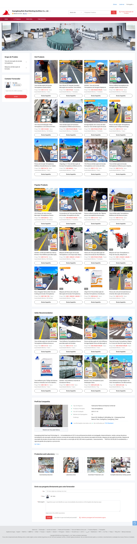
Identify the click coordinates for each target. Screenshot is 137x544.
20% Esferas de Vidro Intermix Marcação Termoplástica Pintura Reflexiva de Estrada (43, 215)
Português (61, 531)
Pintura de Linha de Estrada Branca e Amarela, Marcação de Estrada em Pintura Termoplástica (120, 294)
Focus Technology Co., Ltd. (65, 535)
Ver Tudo (37, 444)
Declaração (42, 529)
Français (42, 531)
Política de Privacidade (64, 529)
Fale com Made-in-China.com (79, 529)
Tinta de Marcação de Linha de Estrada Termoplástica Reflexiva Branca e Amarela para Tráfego (45, 343)
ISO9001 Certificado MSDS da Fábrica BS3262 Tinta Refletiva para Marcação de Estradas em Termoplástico (45, 254)
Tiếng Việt (117, 531)
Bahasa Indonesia (126, 531)
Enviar (49, 517)
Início (6, 19)
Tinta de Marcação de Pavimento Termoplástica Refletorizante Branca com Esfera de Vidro (69, 126)
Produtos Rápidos (92, 529)
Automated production (46, 475)
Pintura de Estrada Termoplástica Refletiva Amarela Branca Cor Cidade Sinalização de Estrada (45, 166)
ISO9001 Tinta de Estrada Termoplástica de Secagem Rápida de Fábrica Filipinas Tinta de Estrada (95, 87)
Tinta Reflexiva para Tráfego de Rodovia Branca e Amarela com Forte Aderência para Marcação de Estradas (45, 382)
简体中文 (24, 531)
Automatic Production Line (96, 475)
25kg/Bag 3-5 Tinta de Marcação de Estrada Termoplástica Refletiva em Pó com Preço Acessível (70, 166)
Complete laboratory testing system (120, 475)
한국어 (82, 531)
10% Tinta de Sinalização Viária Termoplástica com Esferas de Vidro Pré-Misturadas (44, 126)
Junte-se (121, 4)
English (18, 531)
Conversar (17, 85)
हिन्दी (100, 531)
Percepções (102, 529)
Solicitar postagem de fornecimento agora (92, 517)
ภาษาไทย (105, 531)
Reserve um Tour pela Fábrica (51, 430)
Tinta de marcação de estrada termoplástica (13, 62)
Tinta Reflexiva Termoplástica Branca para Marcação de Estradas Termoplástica (70, 343)
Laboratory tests (71, 475)
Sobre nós (34, 529)
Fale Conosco (42, 19)
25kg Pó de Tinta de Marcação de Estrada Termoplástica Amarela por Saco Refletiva (94, 294)
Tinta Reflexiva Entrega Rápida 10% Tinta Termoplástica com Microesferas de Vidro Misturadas (120, 382)
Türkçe (111, 531)
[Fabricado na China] (14, 3)
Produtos (18, 19)
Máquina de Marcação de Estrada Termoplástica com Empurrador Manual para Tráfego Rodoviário (70, 254)
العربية (87, 531)
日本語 (36, 531)
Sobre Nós (29, 19)
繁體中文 (31, 531)
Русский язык (75, 531)
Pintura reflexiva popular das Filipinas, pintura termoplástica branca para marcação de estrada (95, 215)
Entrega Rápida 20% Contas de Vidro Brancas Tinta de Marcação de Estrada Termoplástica (95, 126)
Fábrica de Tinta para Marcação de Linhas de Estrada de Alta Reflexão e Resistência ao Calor (94, 254)
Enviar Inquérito (46, 95)
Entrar (115, 4)
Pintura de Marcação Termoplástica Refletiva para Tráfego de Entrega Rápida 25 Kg (119, 126)
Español (49, 531)
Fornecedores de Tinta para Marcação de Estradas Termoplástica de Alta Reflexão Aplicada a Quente (70, 215)
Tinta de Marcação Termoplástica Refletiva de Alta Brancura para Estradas (119, 215)
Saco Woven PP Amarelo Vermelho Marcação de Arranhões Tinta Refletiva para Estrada (70, 87)
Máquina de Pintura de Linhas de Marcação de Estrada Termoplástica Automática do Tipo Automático (69, 294)
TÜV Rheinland (109, 423)
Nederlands (94, 531)
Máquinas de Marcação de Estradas (12, 68)
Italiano (68, 531)
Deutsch (55, 531)
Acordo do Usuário (51, 529)
